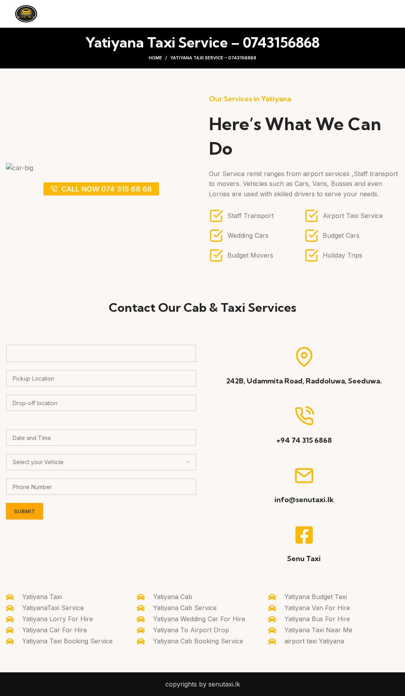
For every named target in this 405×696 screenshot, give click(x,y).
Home (155, 58)
